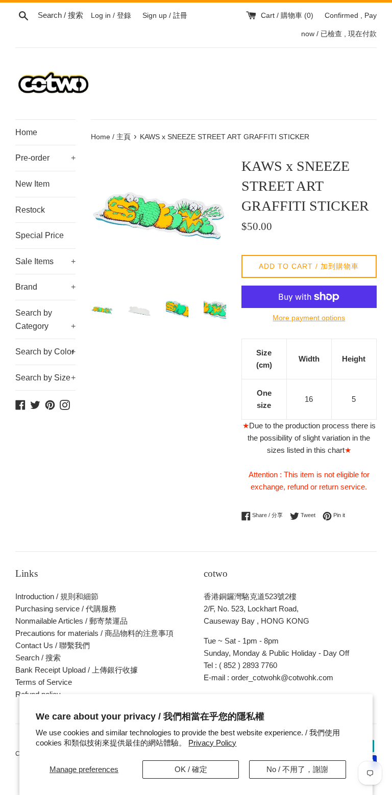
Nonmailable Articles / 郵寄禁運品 (71, 621)
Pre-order (45, 157)
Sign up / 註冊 (164, 15)
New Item (32, 183)
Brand (45, 287)
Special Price (39, 235)
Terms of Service (43, 682)
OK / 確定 (191, 769)
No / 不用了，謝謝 (297, 769)
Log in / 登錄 (111, 15)
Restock (30, 210)
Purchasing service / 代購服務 (65, 608)
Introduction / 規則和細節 (57, 596)
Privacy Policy (212, 742)
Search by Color (45, 351)
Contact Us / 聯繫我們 (52, 645)
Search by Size (45, 377)
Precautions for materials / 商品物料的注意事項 (94, 633)
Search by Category (45, 319)
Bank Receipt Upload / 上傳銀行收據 (76, 669)
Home (26, 132)
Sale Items (45, 261)
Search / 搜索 (38, 657)
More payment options (309, 318)
